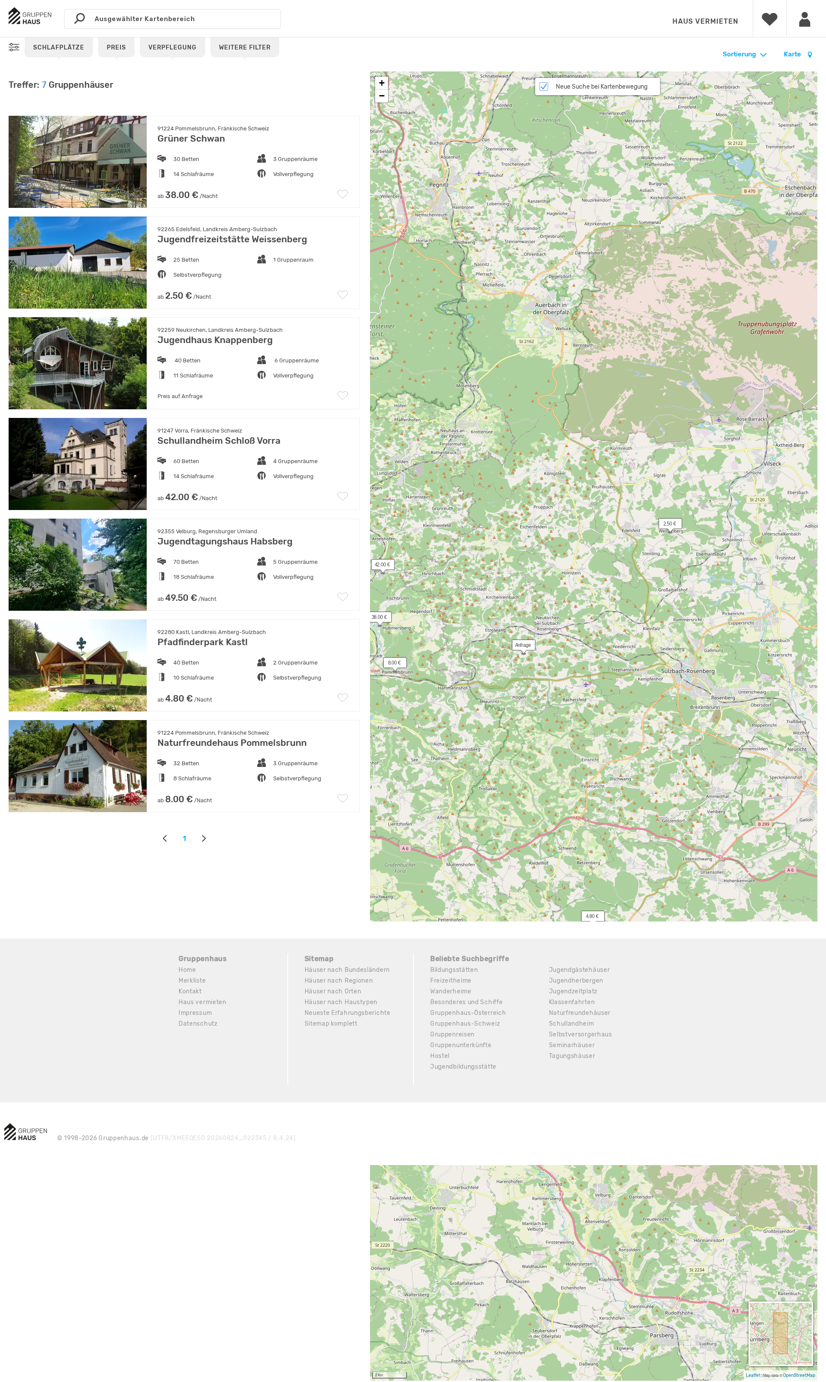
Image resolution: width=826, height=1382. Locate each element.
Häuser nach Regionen (339, 980)
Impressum (195, 1013)
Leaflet (753, 1375)
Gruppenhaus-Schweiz (465, 1023)
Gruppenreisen (452, 1034)
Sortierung (739, 54)
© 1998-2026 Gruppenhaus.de (176, 1138)
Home (187, 970)
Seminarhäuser (572, 1045)
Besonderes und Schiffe (466, 1002)
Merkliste (192, 980)
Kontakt (190, 991)
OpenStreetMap (799, 1375)
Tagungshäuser (572, 1056)
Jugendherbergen (576, 980)
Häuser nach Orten (333, 991)
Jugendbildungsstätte (463, 1066)
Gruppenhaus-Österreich (468, 1013)
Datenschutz (198, 1023)
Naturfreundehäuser (580, 1013)
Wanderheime (451, 991)
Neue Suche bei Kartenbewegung (601, 86)
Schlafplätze (58, 47)
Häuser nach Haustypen (341, 1002)
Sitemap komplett (331, 1023)
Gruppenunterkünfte (461, 1045)
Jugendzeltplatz (573, 991)
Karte (793, 54)
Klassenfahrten (572, 1002)
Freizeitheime (451, 980)
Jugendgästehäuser (579, 970)
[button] (375, 619)
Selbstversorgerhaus (580, 1034)
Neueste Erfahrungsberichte (348, 1013)
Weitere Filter (245, 47)
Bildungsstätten (454, 970)
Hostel (440, 1056)
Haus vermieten (705, 21)
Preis (116, 47)
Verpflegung (172, 47)
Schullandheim (571, 1023)
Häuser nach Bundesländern (347, 970)
